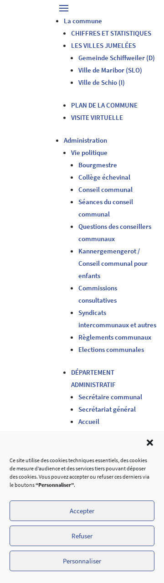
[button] (149, 442)
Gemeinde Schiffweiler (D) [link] (116, 57)
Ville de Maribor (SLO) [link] (110, 70)
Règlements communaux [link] (114, 337)
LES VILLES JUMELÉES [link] (103, 45)
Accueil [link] (88, 421)
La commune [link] (83, 20)
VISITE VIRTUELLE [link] (97, 117)
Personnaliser (82, 561)
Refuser (82, 535)
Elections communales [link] (111, 349)
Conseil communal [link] (105, 189)
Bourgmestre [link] (97, 164)
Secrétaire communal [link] (110, 396)
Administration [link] (85, 140)
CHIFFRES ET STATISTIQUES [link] (111, 33)
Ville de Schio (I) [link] (101, 82)
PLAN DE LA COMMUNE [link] (104, 105)
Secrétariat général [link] (107, 409)
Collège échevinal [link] (104, 177)
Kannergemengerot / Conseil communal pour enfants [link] (113, 263)
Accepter (82, 510)
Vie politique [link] (89, 152)
